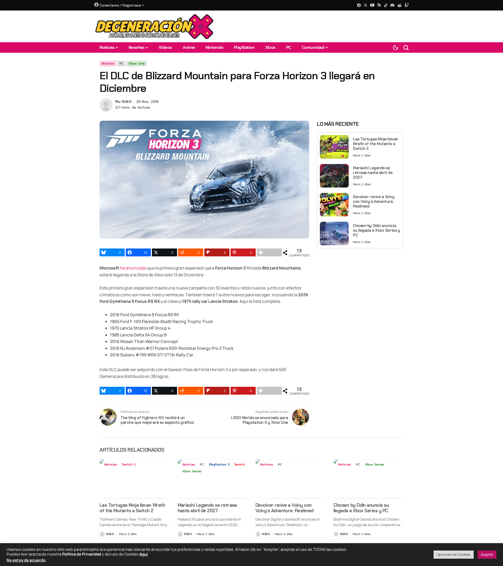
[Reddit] (399, 5)
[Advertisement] (360, 289)
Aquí (143, 554)
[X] (365, 5)
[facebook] (359, 5)
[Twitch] (407, 5)
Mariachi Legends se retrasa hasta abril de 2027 (372, 172)
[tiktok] (385, 5)
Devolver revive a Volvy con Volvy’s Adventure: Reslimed (374, 201)
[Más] (269, 252)
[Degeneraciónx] (154, 26)
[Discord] (392, 5)
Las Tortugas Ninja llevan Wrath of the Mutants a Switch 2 (375, 143)
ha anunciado (133, 268)
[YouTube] (372, 5)
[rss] (379, 5)
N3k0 (126, 102)
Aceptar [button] (487, 554)
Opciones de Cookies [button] (454, 554)
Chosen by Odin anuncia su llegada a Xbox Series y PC (376, 230)
